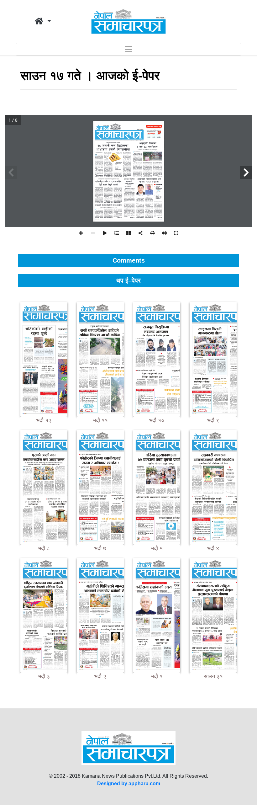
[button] (42, 21)
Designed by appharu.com (128, 783)
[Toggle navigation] (128, 49)
